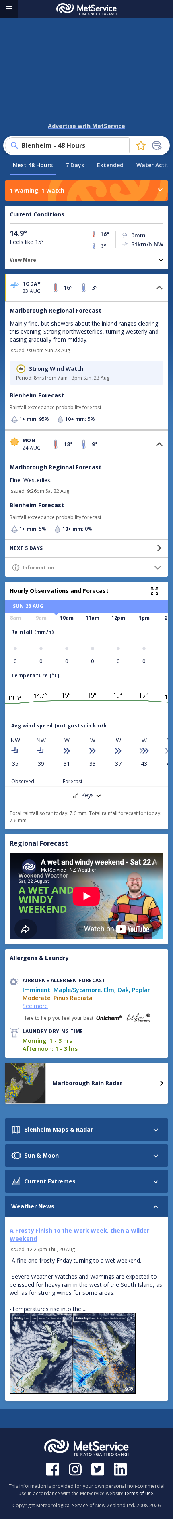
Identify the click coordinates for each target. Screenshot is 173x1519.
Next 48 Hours (33, 165)
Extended (110, 165)
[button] (86, 287)
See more (35, 1006)
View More (23, 259)
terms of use (139, 1493)
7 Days (75, 165)
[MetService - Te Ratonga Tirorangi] (86, 9)
